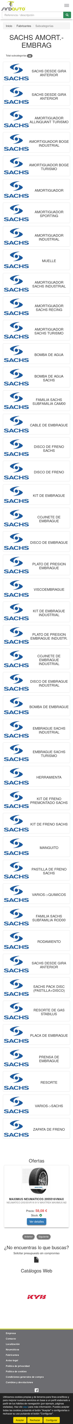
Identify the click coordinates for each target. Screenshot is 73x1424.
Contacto (11, 1338)
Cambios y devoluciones (19, 1382)
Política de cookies (16, 1371)
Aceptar (20, 1420)
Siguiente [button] (44, 1236)
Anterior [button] (28, 1236)
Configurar (51, 1420)
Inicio (9, 26)
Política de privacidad (18, 1366)
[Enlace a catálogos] (36, 1296)
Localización (13, 1344)
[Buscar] (67, 15)
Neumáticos (12, 1349)
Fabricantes (24, 26)
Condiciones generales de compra (25, 1377)
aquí (25, 1406)
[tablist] (36, 1202)
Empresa (11, 1333)
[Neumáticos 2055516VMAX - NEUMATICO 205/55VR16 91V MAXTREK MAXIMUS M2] (36, 1180)
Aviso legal (12, 1360)
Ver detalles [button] (36, 1221)
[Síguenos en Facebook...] (36, 1390)
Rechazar (35, 1420)
